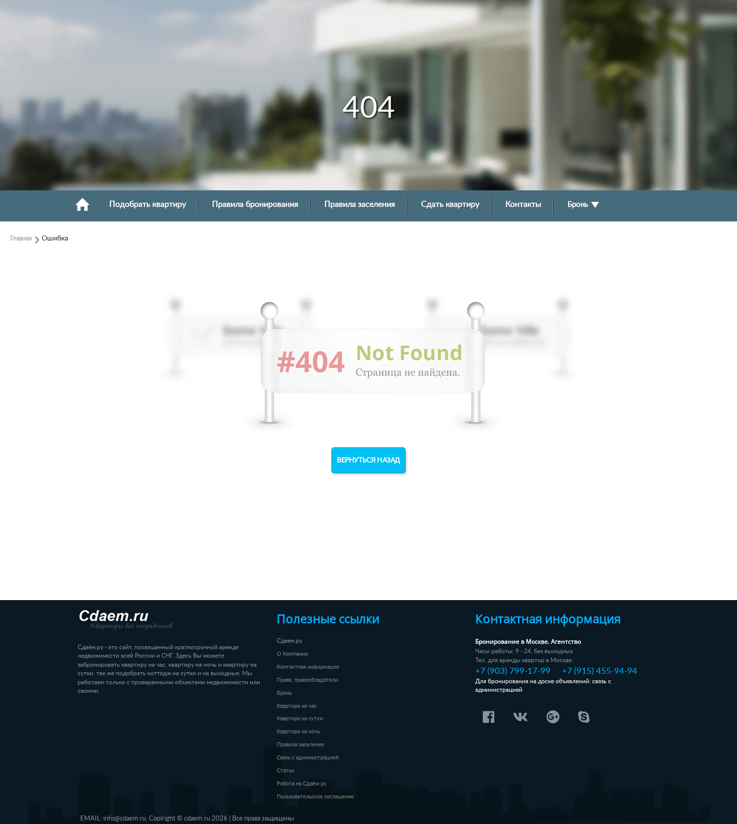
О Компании (292, 654)
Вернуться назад (368, 460)
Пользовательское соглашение (315, 796)
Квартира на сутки (300, 718)
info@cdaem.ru (124, 818)
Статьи (285, 770)
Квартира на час (296, 706)
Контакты (523, 204)
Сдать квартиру (450, 204)
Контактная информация (308, 667)
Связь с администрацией (307, 757)
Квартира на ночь (298, 731)
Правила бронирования (255, 204)
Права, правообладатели (307, 680)
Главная (21, 238)
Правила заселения (359, 204)
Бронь (579, 204)
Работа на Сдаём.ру (302, 783)
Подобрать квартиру (147, 204)
